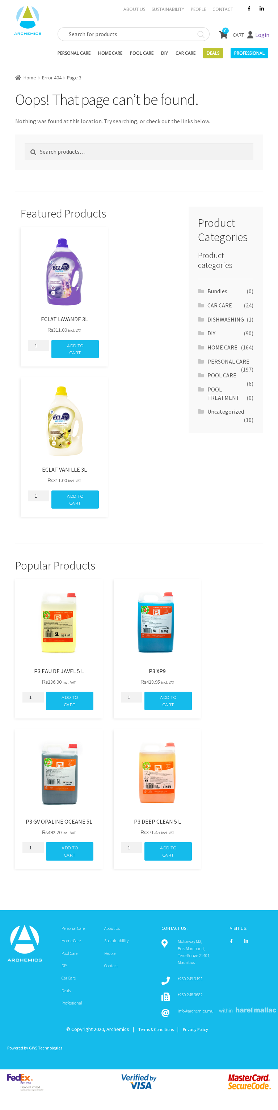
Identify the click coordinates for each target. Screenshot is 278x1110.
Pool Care (141, 53)
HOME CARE (222, 347)
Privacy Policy (195, 1029)
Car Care (185, 53)
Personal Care (74, 53)
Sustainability (168, 9)
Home (30, 77)
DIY (164, 53)
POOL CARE (221, 375)
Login (262, 34)
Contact (222, 9)
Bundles (217, 291)
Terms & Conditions (156, 1029)
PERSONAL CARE (228, 361)
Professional (72, 1003)
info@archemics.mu (196, 1011)
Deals (213, 53)
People (198, 9)
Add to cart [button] (75, 349)
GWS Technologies (45, 1048)
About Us (134, 9)
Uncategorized (225, 411)
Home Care (110, 53)
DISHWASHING (225, 319)
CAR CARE (219, 305)
